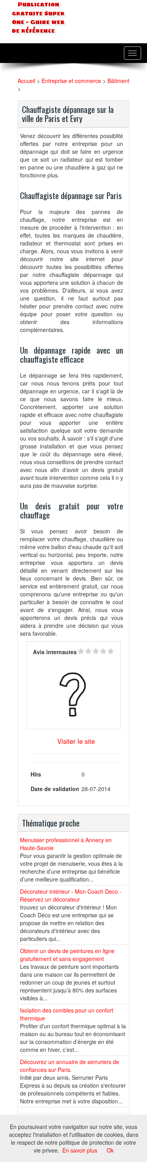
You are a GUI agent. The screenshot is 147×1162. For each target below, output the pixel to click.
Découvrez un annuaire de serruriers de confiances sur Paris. (69, 1065)
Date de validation (55, 789)
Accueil (26, 81)
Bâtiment (118, 81)
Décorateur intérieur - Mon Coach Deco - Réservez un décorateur (71, 895)
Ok (110, 1150)
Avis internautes (55, 652)
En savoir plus (79, 1150)
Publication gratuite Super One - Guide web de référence (38, 17)
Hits (36, 774)
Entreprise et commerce (71, 81)
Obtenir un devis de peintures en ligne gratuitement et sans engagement (67, 955)
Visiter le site (76, 741)
